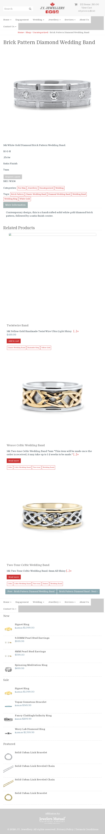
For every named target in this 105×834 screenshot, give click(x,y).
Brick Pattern (17, 194)
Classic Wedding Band (36, 194)
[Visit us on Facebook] (47, 12)
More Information (15, 205)
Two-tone (36, 467)
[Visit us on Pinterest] (53, 12)
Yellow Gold (45, 348)
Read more (13, 461)
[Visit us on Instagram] (57, 12)
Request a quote (12, 177)
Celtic (10, 467)
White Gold (25, 199)
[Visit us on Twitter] (50, 12)
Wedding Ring (10, 199)
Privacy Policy (65, 829)
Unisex (45, 584)
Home (6, 19)
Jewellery (53, 19)
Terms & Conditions (86, 829)
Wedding (38, 19)
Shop (28, 32)
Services (69, 19)
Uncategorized (40, 32)
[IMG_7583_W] (52, 94)
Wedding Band (79, 194)
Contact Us (9, 26)
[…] (75, 331)
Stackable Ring (33, 348)
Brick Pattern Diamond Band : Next (78, 591)
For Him (21, 188)
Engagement (22, 19)
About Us (84, 19)
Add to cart (13, 341)
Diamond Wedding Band (59, 194)
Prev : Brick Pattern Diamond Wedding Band (31, 591)
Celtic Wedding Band (22, 467)
